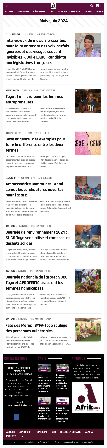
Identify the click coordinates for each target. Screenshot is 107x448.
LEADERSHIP (11, 178)
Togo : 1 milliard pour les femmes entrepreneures (34, 99)
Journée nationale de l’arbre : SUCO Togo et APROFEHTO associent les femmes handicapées (37, 282)
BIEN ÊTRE (43, 370)
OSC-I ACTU (10, 226)
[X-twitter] (23, 417)
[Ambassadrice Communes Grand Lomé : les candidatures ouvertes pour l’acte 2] (88, 188)
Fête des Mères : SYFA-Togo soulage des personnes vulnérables (36, 328)
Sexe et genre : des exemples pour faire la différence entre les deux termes (35, 144)
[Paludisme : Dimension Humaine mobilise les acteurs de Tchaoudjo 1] (62, 368)
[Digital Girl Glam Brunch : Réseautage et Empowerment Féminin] (62, 400)
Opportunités (12, 90)
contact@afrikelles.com (20, 405)
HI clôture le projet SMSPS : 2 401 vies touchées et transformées (44, 413)
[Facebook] (16, 417)
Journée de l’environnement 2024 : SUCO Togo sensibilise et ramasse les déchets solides (38, 237)
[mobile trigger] (8, 6)
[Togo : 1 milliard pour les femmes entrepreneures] (88, 101)
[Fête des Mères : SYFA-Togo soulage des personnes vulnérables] (88, 329)
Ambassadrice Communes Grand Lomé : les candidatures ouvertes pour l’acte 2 (34, 189)
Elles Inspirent (13, 34)
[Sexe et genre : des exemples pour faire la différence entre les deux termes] (88, 143)
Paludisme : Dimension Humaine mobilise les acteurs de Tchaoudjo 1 (61, 382)
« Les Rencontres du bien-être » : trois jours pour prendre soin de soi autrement (44, 383)
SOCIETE (9, 133)
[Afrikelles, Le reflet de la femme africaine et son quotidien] (53, 6)
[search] (92, 6)
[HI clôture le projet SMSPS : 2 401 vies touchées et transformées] (44, 400)
